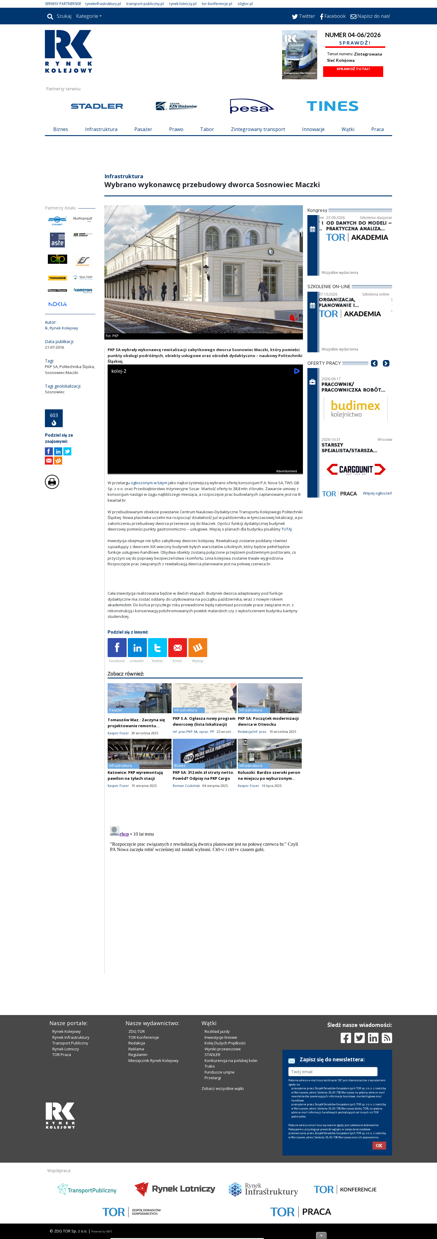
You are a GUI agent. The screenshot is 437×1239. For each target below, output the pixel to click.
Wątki (348, 129)
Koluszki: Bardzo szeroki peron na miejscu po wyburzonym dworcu (269, 814)
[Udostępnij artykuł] (58, 487)
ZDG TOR (136, 1132)
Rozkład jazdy (217, 1132)
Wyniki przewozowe (223, 1150)
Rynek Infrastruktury (70, 1138)
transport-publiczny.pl (145, 3)
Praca (377, 129)
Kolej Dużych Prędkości (225, 1144)
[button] (374, 408)
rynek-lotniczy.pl (183, 3)
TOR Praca (61, 1155)
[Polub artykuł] (49, 487)
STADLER (212, 1155)
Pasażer (143, 129)
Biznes (60, 129)
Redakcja (136, 1144)
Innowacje (313, 129)
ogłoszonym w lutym (149, 518)
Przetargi (213, 1178)
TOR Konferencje (143, 1138)
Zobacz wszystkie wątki (223, 1189)
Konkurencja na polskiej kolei (231, 1161)
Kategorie (87, 16)
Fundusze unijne (220, 1173)
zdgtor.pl (245, 3)
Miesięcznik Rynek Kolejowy (153, 1161)
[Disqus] (205, 933)
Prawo (176, 129)
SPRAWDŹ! (355, 42)
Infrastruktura (101, 129)
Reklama (136, 1150)
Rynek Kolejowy (66, 1132)
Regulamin (137, 1155)
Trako (210, 1167)
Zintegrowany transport (258, 129)
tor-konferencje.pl (217, 3)
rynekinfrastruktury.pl (103, 3)
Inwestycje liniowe (221, 1138)
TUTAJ (287, 564)
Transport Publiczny (70, 1144)
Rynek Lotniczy (65, 1150)
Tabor (207, 129)
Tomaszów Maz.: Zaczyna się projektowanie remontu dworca (136, 761)
